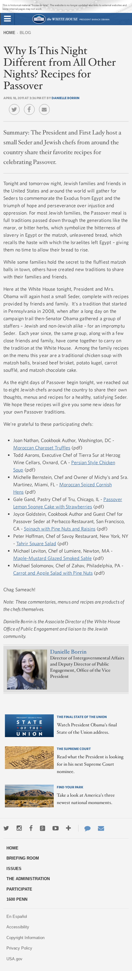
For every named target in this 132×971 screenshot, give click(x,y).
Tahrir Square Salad (36, 543)
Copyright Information (25, 937)
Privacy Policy (19, 948)
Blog (25, 32)
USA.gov (14, 959)
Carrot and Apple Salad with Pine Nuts (53, 573)
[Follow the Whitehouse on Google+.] (42, 828)
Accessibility (17, 927)
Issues (13, 868)
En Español (16, 916)
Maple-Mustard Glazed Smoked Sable (52, 558)
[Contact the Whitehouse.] (84, 828)
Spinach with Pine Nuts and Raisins (59, 528)
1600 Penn (16, 899)
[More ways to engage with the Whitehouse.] (68, 828)
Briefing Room (22, 858)
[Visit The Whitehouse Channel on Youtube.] (55, 828)
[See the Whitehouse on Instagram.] (19, 828)
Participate (19, 889)
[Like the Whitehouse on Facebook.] (31, 828)
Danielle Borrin (66, 98)
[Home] (71, 23)
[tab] (7, 19)
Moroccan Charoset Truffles (41, 447)
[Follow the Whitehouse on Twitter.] (6, 828)
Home (9, 32)
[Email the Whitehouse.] (101, 828)
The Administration (28, 878)
